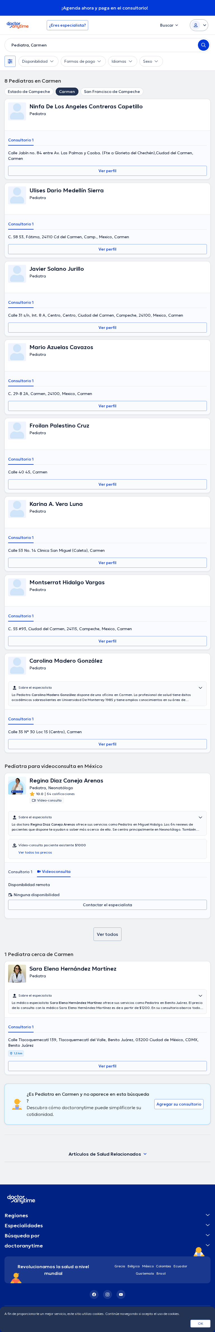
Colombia (163, 1266)
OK (200, 1323)
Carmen (67, 91)
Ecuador (180, 1266)
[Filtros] (10, 61)
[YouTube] (120, 1294)
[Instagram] (107, 1294)
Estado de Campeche (29, 91)
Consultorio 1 (21, 139)
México (148, 1266)
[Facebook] (94, 1294)
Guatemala (145, 1273)
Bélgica (134, 1266)
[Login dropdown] (199, 25)
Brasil (161, 1273)
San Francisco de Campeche (112, 91)
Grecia (119, 1266)
